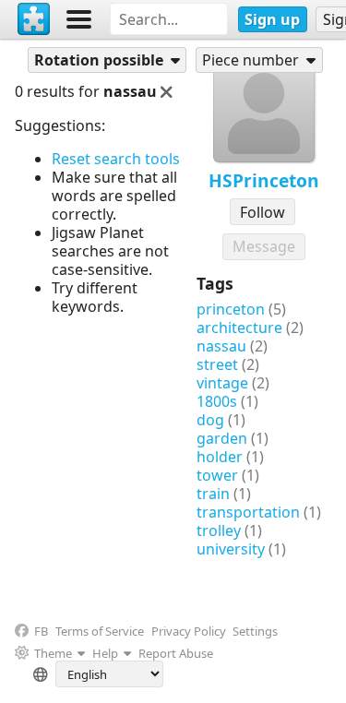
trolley (219, 530)
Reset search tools (116, 159)
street (217, 364)
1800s (217, 401)
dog (210, 420)
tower (217, 475)
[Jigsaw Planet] (34, 19)
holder (220, 457)
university (231, 549)
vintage (222, 383)
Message (264, 246)
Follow (262, 212)
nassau (221, 346)
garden (222, 438)
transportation (248, 512)
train (213, 493)
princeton (231, 309)
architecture (239, 327)
